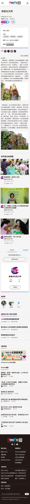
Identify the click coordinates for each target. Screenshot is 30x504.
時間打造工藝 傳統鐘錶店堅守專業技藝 (14, 399)
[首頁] (15, 3)
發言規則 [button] (25, 250)
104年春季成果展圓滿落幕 (10, 319)
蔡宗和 (5, 386)
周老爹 (5, 426)
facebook (12, 444)
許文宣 (5, 416)
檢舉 (13, 22)
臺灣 (7, 30)
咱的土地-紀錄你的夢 (7, 476)
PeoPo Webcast (8, 393)
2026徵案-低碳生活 (20, 470)
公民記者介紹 (19, 460)
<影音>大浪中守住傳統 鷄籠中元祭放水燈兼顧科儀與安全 (14, 383)
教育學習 (13, 36)
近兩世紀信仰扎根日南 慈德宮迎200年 (14, 414)
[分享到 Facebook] (5, 51)
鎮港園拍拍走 (7, 409)
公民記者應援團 (19, 457)
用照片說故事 (5, 478)
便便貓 (11, 307)
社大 (7, 40)
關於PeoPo (4, 452)
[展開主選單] (2, 3)
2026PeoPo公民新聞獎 (8, 362)
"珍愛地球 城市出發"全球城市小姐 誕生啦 (14, 423)
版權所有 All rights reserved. (10, 44)
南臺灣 (16, 40)
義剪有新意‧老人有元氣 (12, 237)
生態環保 (6, 36)
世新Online (6, 401)
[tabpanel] (14, 255)
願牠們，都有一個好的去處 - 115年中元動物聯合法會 (14, 373)
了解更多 (15, 287)
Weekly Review (5, 460)
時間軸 (3, 457)
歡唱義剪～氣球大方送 (11, 177)
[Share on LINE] (11, 51)
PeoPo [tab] (12, 250)
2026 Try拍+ (4, 470)
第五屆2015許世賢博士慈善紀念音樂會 (14, 327)
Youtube (17, 444)
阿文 (19, 307)
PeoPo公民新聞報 (20, 452)
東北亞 (12, 40)
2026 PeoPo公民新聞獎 (8, 473)
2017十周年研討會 (20, 473)
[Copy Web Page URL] (15, 51)
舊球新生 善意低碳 (7, 392)
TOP (27, 494)
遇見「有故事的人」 (21, 478)
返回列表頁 (14, 259)
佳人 (4, 307)
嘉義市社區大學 (8, 179)
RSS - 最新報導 (5, 486)
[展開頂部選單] (27, 3)
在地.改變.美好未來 (20, 476)
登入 (20, 255)
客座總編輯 (18, 462)
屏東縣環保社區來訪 (8, 335)
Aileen (5, 376)
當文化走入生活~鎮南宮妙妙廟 (11, 407)
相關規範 (3, 454)
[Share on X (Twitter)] (8, 51)
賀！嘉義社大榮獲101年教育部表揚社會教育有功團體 (16, 207)
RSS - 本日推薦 (5, 488)
